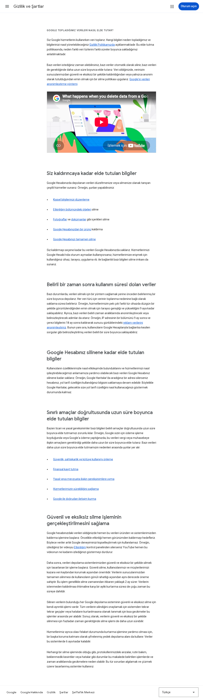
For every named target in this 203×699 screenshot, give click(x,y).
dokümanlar (78, 219)
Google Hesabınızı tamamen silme (74, 239)
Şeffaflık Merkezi (83, 692)
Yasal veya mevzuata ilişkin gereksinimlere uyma (83, 479)
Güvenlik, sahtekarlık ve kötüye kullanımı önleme (83, 459)
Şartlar (63, 692)
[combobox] (178, 692)
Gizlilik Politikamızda (102, 44)
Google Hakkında (31, 692)
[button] (7, 6)
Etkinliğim (80, 547)
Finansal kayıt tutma (65, 469)
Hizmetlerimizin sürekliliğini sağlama (76, 488)
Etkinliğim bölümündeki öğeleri (72, 209)
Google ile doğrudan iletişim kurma (74, 498)
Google (11, 692)
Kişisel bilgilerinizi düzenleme (71, 199)
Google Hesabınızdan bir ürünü (72, 229)
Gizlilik (51, 692)
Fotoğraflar (60, 219)
